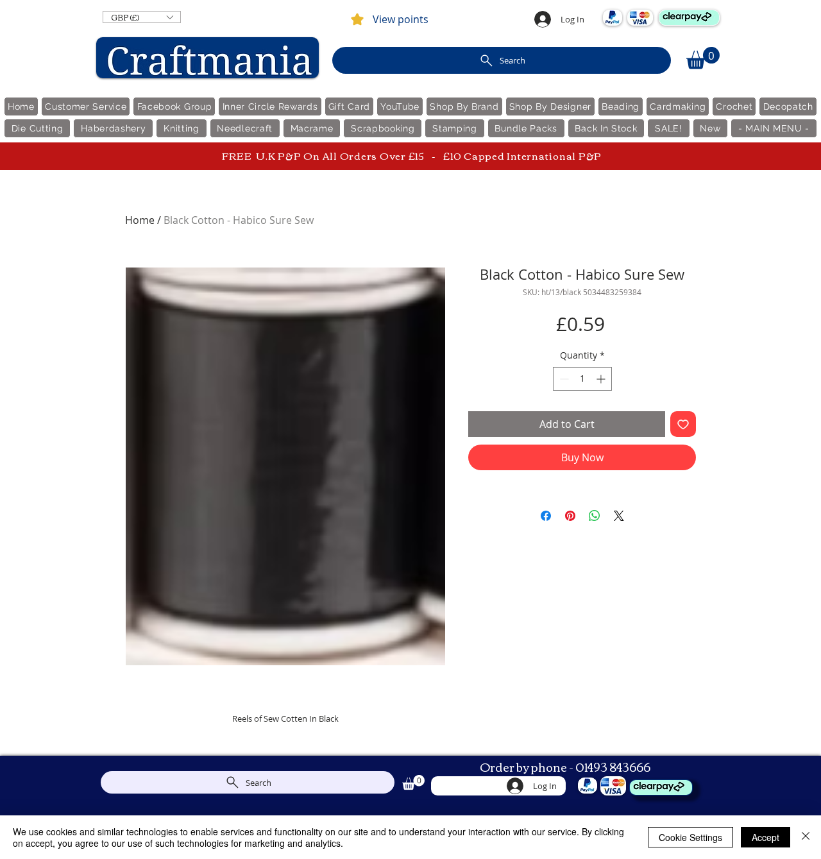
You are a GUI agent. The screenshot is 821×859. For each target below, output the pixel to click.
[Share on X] (619, 515)
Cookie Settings (690, 837)
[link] (703, 58)
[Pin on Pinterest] (570, 515)
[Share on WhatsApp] (594, 515)
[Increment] (602, 379)
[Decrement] (563, 379)
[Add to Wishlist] (683, 424)
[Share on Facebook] (546, 515)
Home (140, 220)
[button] (142, 17)
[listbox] (142, 17)
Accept (765, 837)
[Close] (805, 837)
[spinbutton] (582, 379)
